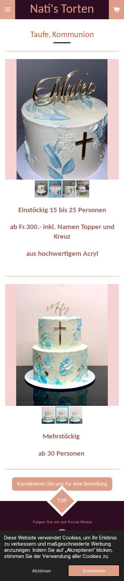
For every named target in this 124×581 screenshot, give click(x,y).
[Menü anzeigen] (7, 9)
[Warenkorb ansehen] (116, 9)
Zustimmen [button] (93, 570)
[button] (112, 65)
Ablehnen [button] (41, 570)
